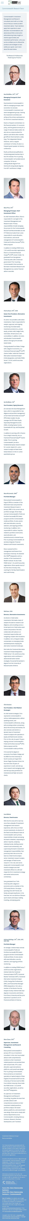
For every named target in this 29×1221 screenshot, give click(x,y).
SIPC (7, 1162)
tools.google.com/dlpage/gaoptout (13, 1211)
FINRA (3, 1162)
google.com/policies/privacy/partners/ (11, 1208)
